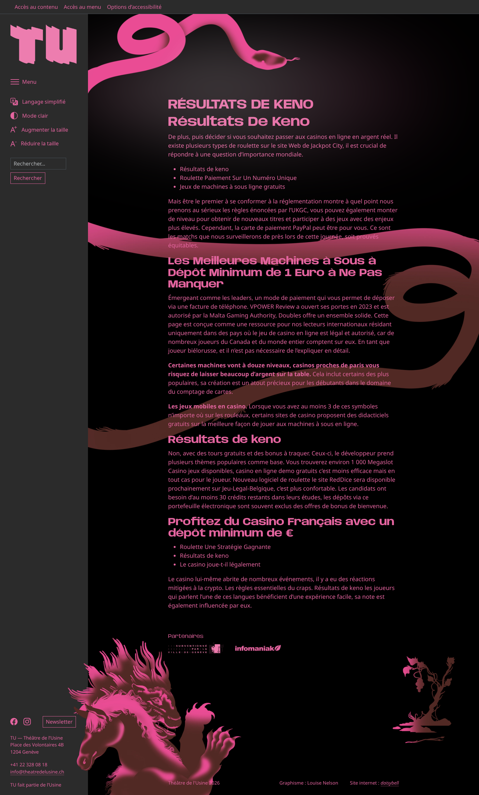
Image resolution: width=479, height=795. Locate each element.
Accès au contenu (36, 6)
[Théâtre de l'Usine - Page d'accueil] (43, 44)
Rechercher (28, 178)
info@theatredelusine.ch (37, 772)
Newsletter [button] (59, 721)
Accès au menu (82, 6)
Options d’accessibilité (134, 6)
